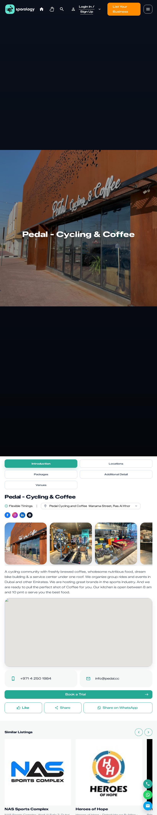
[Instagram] (15, 515)
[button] (51, 9)
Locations (116, 463)
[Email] (147, 805)
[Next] (148, 732)
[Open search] (62, 9)
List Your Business (120, 9)
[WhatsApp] (147, 794)
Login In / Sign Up (87, 9)
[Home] (41, 9)
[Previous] (139, 732)
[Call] (147, 783)
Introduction (41, 463)
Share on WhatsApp (120, 708)
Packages (41, 474)
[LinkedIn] (22, 515)
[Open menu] (148, 9)
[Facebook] (7, 515)
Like (25, 708)
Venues (41, 484)
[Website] (30, 515)
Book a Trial (75, 694)
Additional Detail (116, 474)
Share (65, 708)
